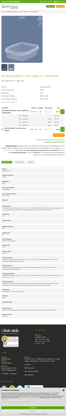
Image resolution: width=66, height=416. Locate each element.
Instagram (13, 374)
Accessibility (30, 375)
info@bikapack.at (11, 370)
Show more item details (8, 102)
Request (31, 162)
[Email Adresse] (54, 1)
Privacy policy (30, 368)
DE (61, 1)
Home (2, 11)
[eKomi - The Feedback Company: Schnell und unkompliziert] (10, 341)
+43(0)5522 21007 (40, 337)
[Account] (56, 1)
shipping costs (60, 140)
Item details (7, 162)
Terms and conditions (32, 371)
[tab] (6, 162)
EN (64, 1)
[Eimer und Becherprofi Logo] (10, 6)
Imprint (28, 364)
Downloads (19, 162)
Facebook (5, 374)
